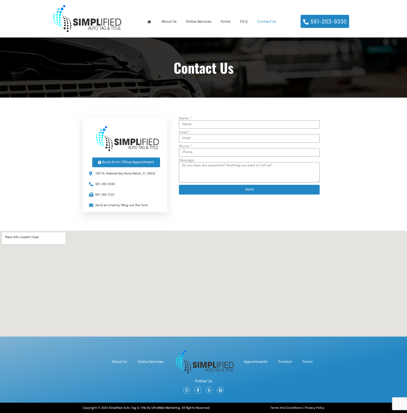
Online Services (198, 21)
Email (183, 132)
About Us (169, 21)
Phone (184, 146)
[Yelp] (209, 390)
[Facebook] (197, 390)
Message (186, 160)
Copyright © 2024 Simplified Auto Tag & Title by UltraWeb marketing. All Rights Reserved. (146, 407)
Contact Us (266, 21)
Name (184, 118)
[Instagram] (186, 390)
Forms (226, 21)
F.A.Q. (244, 21)
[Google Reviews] (220, 390)
